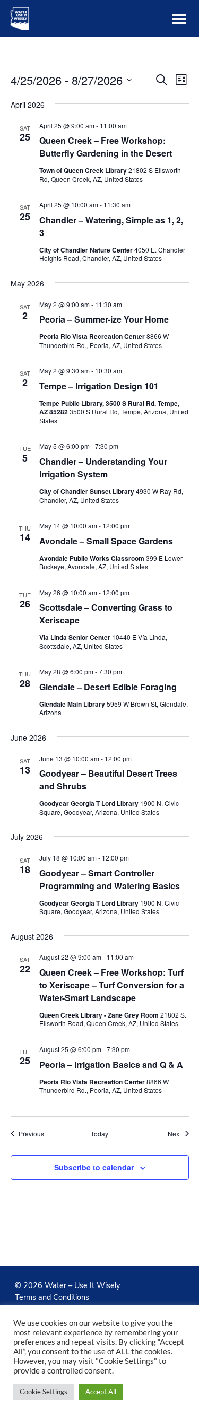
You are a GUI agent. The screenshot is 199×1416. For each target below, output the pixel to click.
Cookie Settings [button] (43, 1391)
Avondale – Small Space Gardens (106, 541)
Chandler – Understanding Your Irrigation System (103, 467)
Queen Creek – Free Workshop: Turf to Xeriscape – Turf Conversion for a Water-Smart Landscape (111, 985)
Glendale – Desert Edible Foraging (108, 687)
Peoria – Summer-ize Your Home (104, 319)
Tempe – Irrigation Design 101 (99, 386)
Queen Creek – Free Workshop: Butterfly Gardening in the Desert (105, 146)
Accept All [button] (100, 1391)
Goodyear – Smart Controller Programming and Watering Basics (109, 879)
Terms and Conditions (52, 1297)
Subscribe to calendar (94, 1167)
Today (99, 1134)
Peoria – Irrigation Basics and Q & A (111, 1064)
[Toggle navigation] (179, 18)
